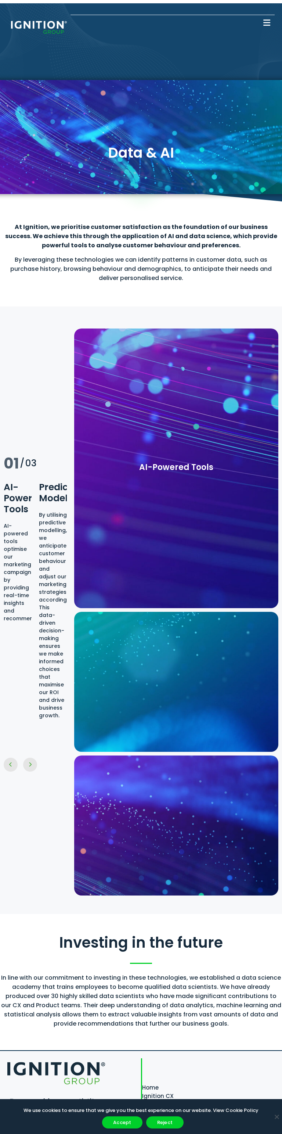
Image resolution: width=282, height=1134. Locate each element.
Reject (165, 1122)
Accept (122, 1122)
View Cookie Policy (235, 1110)
